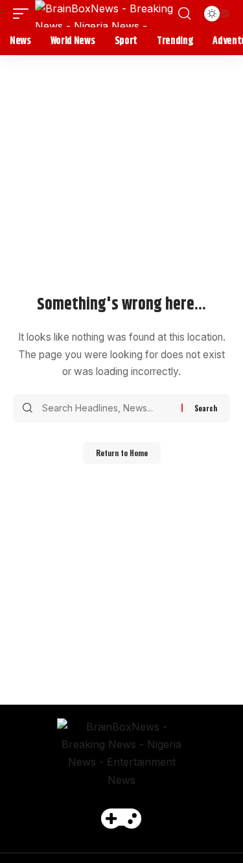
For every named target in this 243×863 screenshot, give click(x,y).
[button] (24, 13)
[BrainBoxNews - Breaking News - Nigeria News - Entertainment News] (105, 13)
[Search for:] (106, 408)
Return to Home (122, 453)
